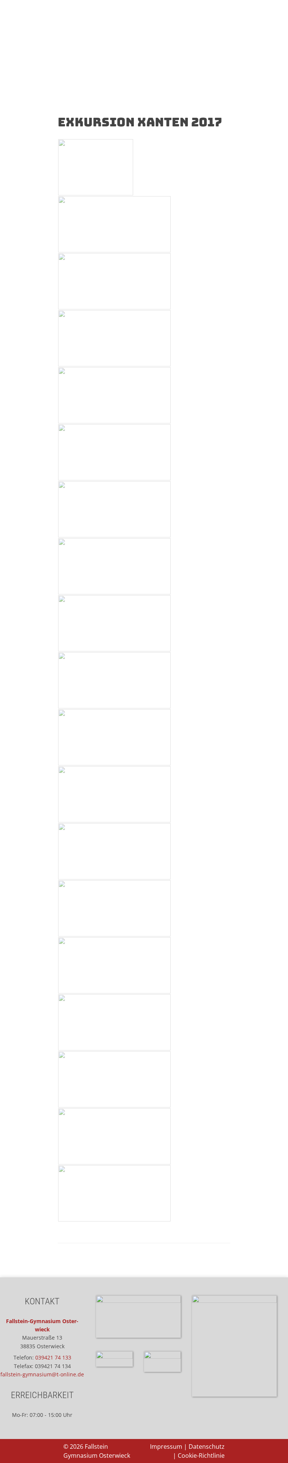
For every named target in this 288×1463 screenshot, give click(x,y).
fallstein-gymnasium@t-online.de (42, 1374)
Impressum (166, 1446)
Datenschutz (207, 1446)
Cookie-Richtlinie (201, 1455)
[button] (144, 81)
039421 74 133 (53, 1357)
